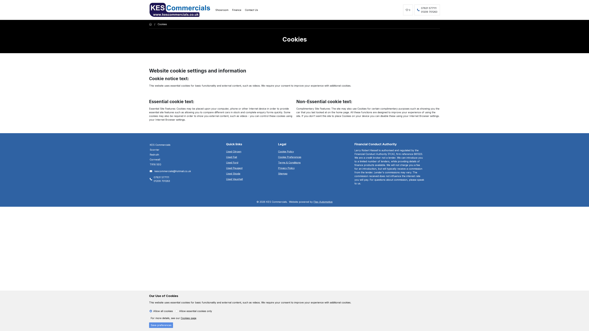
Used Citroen (233, 151)
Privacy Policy (286, 168)
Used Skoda (233, 173)
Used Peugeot (234, 168)
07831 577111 (429, 8)
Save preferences (161, 325)
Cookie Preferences (289, 157)
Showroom (221, 9)
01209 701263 (429, 11)
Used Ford (232, 162)
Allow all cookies (163, 311)
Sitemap (282, 173)
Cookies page (188, 318)
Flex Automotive (323, 201)
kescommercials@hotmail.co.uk (172, 171)
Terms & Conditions (289, 162)
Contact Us (251, 9)
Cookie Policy (286, 151)
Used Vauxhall (234, 179)
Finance (236, 9)
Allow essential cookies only (195, 311)
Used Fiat (231, 157)
